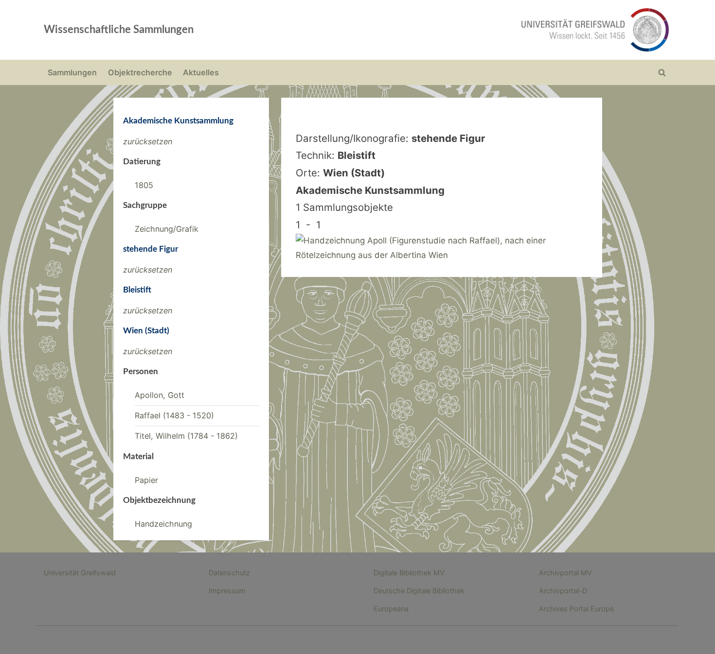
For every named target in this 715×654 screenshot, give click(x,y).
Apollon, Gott (159, 395)
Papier (146, 480)
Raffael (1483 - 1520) (174, 415)
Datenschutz (229, 572)
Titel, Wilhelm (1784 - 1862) (186, 436)
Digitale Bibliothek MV (409, 572)
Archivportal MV (565, 572)
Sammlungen (72, 72)
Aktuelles (201, 72)
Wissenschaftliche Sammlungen (119, 29)
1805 (144, 185)
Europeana (391, 608)
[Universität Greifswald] (496, 30)
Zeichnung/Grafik (166, 229)
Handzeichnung (163, 524)
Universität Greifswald (80, 572)
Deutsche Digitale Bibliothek (419, 590)
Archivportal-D (563, 590)
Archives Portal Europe (576, 608)
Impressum (227, 590)
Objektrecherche (140, 72)
